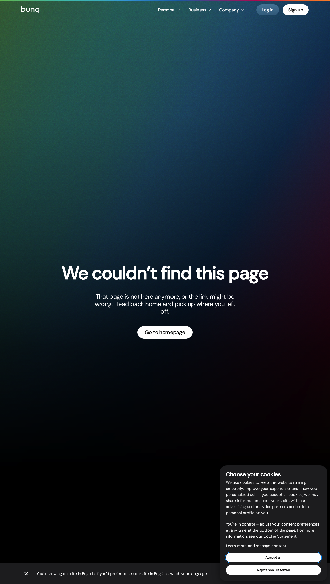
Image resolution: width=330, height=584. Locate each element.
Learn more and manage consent (256, 546)
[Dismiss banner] (26, 574)
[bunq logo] (30, 9)
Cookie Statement (279, 536)
